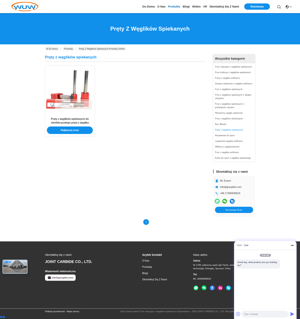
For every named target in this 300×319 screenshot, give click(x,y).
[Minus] (292, 245)
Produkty (174, 6)
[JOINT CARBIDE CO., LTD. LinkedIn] (220, 288)
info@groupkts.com (230, 187)
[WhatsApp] (217, 201)
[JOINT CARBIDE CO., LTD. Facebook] (212, 288)
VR (205, 6)
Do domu (148, 6)
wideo (196, 6)
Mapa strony (73, 311)
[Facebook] (2, 317)
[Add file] (238, 314)
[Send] (292, 314)
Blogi (186, 6)
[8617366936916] (232, 201)
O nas (161, 6)
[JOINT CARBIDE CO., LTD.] (25, 6)
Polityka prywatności (55, 311)
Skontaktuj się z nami (224, 6)
